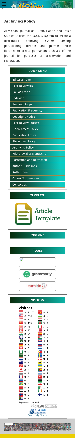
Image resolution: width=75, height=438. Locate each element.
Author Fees (20, 172)
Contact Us (19, 184)
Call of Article (21, 92)
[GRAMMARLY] (37, 279)
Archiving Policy (23, 147)
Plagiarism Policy (23, 141)
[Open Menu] (4, 4)
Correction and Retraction (29, 160)
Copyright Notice (23, 116)
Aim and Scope (22, 104)
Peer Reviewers (22, 86)
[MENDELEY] (37, 267)
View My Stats (37, 415)
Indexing (18, 98)
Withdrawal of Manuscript (29, 153)
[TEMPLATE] (38, 226)
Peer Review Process (26, 123)
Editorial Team (22, 79)
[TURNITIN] (37, 291)
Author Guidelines (24, 166)
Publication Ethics (24, 135)
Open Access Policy (25, 129)
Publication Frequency (27, 110)
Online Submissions (25, 178)
